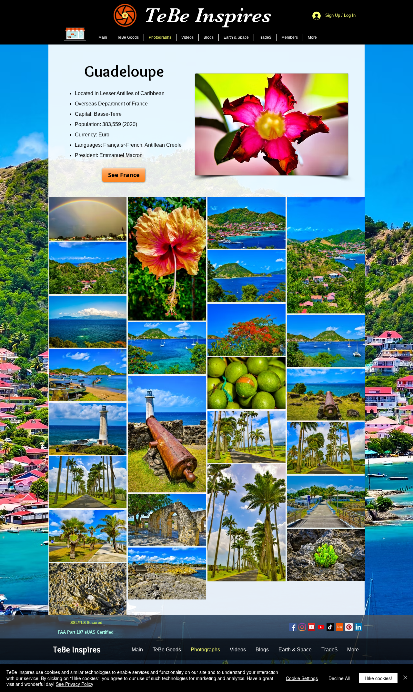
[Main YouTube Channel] (311, 627)
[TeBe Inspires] (330, 627)
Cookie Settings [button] (302, 678)
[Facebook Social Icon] (293, 627)
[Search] (358, 22)
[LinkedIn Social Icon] (358, 627)
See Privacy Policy (74, 684)
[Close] (405, 678)
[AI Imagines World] (321, 627)
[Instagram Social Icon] (302, 627)
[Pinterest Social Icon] (349, 627)
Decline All (339, 678)
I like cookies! (378, 678)
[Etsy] (339, 627)
